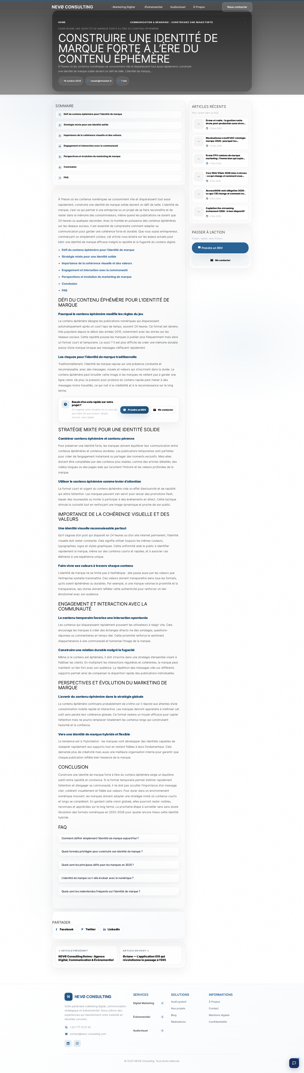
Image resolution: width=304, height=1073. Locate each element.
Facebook (67, 929)
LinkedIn (114, 929)
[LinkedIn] (68, 1043)
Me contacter (165, 409)
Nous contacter (237, 7)
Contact (213, 1008)
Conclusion (69, 283)
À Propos (199, 7)
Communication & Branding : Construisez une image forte (171, 22)
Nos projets (178, 1008)
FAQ (64, 290)
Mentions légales (219, 1015)
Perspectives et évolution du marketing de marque (97, 276)
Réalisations (178, 1021)
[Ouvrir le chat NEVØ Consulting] (294, 1063)
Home (62, 22)
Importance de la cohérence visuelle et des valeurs (97, 263)
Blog (173, 1015)
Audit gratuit (178, 1001)
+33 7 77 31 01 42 (80, 1027)
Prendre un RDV (137, 409)
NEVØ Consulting (72, 7)
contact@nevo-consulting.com (88, 1033)
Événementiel (154, 7)
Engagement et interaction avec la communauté (95, 270)
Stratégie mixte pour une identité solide (89, 256)
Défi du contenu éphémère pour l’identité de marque (98, 250)
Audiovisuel (177, 7)
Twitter (91, 929)
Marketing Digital (124, 7)
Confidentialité (218, 1021)
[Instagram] (77, 1043)
